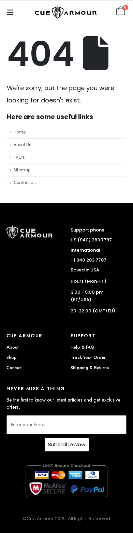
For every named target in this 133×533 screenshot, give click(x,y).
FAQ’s (19, 157)
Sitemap (22, 170)
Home (20, 132)
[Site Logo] (66, 11)
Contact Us (25, 182)
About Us (22, 145)
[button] (12, 11)
